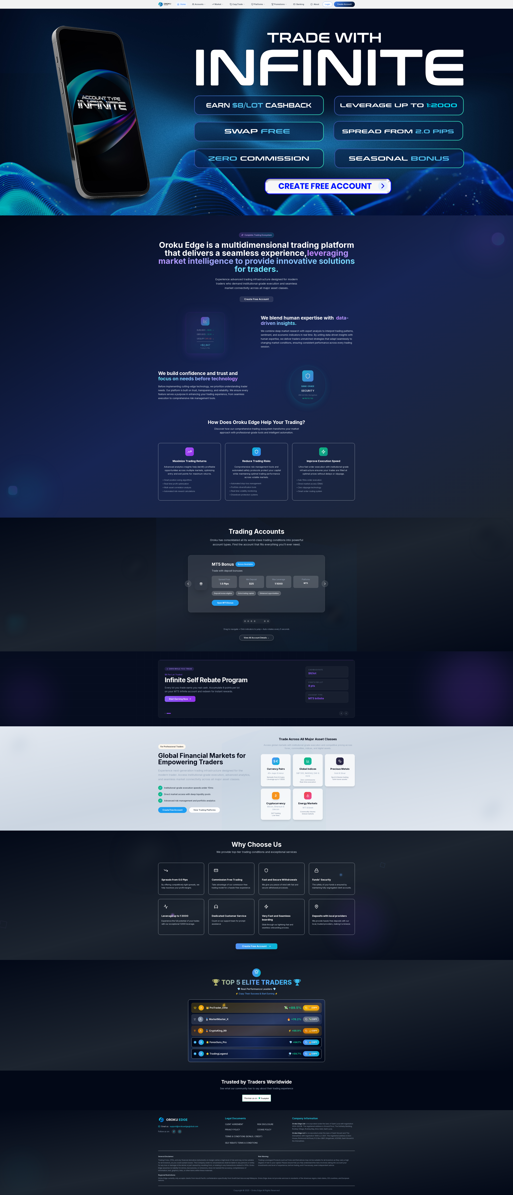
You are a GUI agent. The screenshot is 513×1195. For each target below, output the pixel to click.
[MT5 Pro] (248, 621)
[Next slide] (346, 713)
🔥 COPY (313, 1042)
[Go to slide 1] (167, 713)
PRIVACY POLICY (232, 1129)
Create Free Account (256, 299)
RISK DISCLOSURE (265, 1124)
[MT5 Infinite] (256, 621)
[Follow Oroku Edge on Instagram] (180, 1131)
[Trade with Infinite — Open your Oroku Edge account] (256, 112)
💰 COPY (313, 1031)
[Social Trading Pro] (268, 621)
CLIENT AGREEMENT (234, 1124)
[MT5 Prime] (245, 621)
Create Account (344, 4)
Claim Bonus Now (178, 699)
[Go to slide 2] (170, 713)
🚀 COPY (313, 1008)
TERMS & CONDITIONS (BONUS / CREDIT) (243, 1136)
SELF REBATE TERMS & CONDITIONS (241, 1143)
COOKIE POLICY (264, 1129)
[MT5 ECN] (261, 621)
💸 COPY (313, 1019)
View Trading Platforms (204, 810)
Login (327, 4)
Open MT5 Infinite (225, 603)
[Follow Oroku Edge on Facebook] (174, 1131)
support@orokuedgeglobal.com (184, 1126)
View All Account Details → (256, 638)
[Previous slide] (341, 713)
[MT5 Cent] (251, 621)
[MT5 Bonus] (265, 621)
